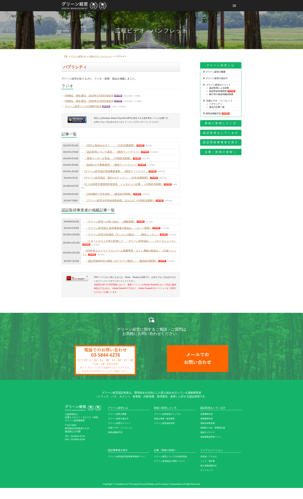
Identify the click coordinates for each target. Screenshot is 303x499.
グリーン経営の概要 (216, 72)
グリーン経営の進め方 (217, 78)
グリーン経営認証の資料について (169, 461)
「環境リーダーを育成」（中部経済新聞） (108, 158)
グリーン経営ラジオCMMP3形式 (83, 106)
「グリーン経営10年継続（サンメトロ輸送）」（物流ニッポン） (122, 234)
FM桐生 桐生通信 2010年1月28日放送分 (89, 95)
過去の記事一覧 (217, 107)
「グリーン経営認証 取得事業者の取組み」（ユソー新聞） (119, 228)
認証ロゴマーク (207, 432)
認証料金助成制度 (218, 91)
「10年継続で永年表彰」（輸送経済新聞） (108, 194)
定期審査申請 (206, 414)
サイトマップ (206, 470)
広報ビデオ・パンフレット (100, 56)
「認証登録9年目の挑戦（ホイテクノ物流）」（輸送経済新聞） (122, 261)
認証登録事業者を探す (220, 142)
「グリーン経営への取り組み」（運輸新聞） (111, 221)
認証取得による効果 (219, 88)
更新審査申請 (206, 418)
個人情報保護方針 (208, 465)
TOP (66, 56)
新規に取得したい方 (221, 123)
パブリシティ (215, 104)
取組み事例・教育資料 (164, 418)
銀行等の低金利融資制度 (221, 94)
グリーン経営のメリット (218, 84)
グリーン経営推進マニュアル (167, 414)
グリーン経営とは (78, 56)
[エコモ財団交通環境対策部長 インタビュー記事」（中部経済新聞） (123, 184)
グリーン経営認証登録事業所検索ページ (126, 456)
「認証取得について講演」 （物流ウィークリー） (112, 152)
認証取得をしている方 (220, 132)
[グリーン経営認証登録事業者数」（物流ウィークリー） (116, 171)
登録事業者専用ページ (210, 437)
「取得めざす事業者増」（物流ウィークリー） (110, 164)
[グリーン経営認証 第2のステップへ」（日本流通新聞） (116, 177)
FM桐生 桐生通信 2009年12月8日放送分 (89, 101)
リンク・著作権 (207, 461)
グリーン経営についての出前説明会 (170, 456)
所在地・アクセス (208, 456)
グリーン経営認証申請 (164, 423)
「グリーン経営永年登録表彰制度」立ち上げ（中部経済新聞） (119, 200)
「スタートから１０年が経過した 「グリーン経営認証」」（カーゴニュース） (131, 241)
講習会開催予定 (213, 113)
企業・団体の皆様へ (221, 152)
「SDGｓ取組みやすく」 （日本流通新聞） (110, 145)
